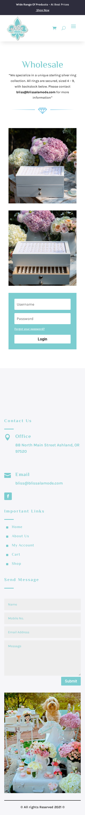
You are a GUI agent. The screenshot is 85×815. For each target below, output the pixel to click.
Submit (71, 681)
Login (42, 339)
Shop (16, 564)
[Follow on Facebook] (8, 496)
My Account (23, 546)
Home (17, 527)
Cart (16, 555)
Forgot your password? (29, 329)
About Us (20, 536)
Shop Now (42, 10)
